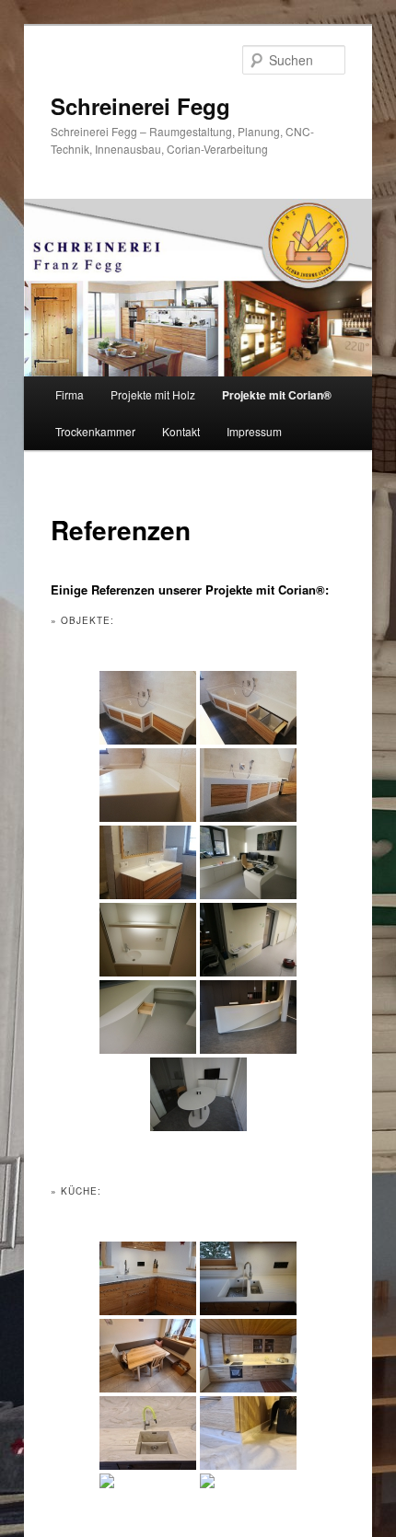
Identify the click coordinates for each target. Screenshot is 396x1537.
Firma (69, 394)
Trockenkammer (95, 431)
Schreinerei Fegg (140, 105)
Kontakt (181, 431)
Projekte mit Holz (153, 394)
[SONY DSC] (248, 1278)
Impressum (254, 431)
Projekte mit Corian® (277, 395)
